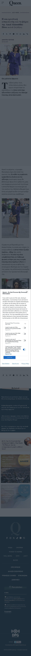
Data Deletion (5, 363)
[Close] (27, 292)
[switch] (24, 328)
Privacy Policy (25, 363)
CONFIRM (9, 357)
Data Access (15, 363)
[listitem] (15, 323)
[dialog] (15, 328)
